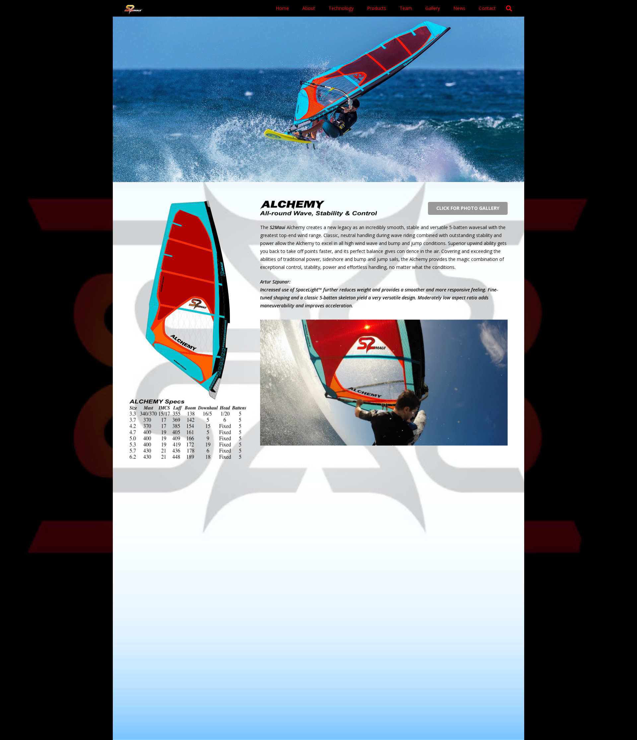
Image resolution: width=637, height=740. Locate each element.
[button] (389, 8)
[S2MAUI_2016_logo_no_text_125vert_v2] (133, 8)
